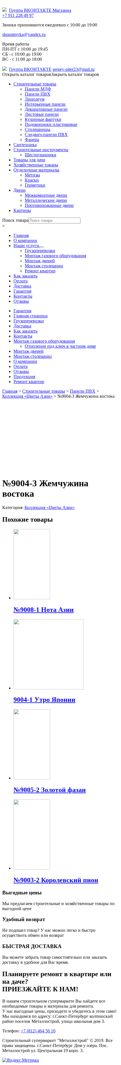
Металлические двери (46, 200)
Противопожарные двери (49, 205)
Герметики (35, 185)
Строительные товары (35, 84)
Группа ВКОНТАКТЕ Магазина (40, 10)
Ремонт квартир (29, 381)
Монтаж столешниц (33, 356)
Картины (22, 210)
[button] (50, 74)
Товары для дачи (29, 159)
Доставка (22, 326)
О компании (25, 361)
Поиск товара (15, 220)
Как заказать (25, 331)
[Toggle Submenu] (41, 247)
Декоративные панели (46, 109)
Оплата (21, 366)
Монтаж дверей (29, 351)
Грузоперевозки (29, 320)
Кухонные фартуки (43, 119)
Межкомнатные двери (46, 195)
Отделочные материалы (36, 170)
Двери (20, 190)
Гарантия (22, 310)
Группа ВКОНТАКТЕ (30, 69)
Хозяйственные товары (36, 164)
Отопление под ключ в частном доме (60, 346)
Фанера (32, 139)
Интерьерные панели (45, 104)
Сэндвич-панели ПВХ (46, 134)
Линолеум (34, 99)
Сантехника (25, 144)
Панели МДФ (38, 89)
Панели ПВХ (37, 94)
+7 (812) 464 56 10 (38, 1030)
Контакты (23, 336)
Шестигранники (40, 154)
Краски (32, 180)
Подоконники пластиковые (51, 124)
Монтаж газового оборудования (44, 341)
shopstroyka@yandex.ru (24, 34)
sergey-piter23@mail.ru (74, 69)
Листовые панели (42, 114)
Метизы (32, 175)
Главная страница (31, 315)
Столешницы (37, 129)
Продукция (24, 376)
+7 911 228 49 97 (18, 15)
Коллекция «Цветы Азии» (49, 507)
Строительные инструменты (41, 149)
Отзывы (21, 371)
